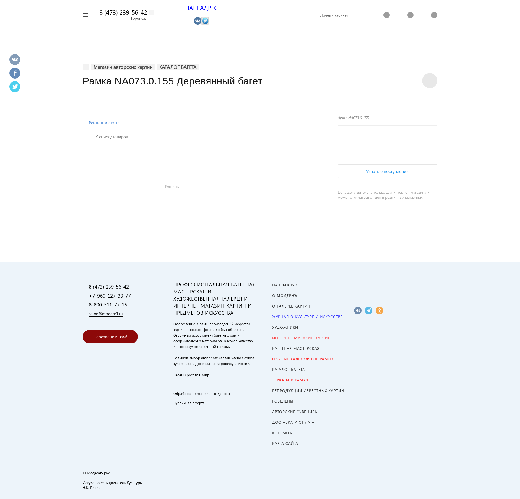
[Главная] (86, 67)
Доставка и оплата (293, 422)
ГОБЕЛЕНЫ (282, 401)
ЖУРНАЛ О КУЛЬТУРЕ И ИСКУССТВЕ (307, 316)
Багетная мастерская (296, 348)
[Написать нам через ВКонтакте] (198, 20)
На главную (285, 285)
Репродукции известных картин (308, 390)
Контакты (282, 432)
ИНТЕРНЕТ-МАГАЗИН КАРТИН (301, 337)
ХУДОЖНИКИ (285, 327)
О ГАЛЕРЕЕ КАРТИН (291, 306)
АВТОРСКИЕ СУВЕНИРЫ (295, 411)
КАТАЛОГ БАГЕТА (288, 369)
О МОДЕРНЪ (284, 295)
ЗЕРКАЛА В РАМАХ (290, 380)
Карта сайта (285, 443)
